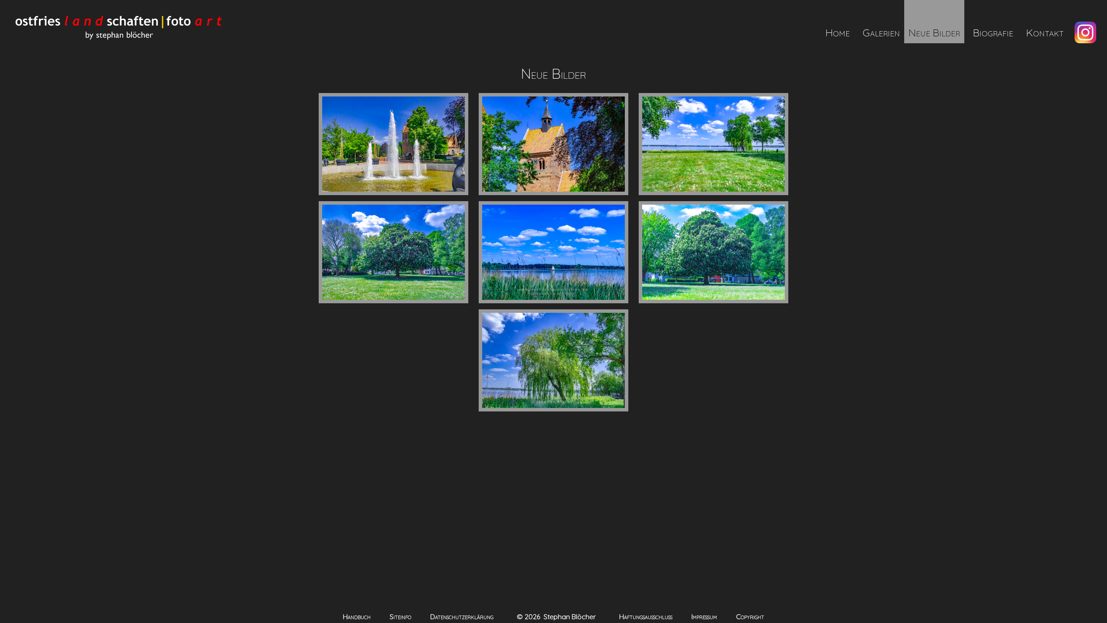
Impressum (704, 616)
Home (837, 32)
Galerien (881, 32)
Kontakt (1045, 32)
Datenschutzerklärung (461, 616)
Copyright (750, 616)
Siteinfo (400, 616)
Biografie (993, 32)
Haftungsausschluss (645, 616)
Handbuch (357, 616)
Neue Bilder (934, 32)
